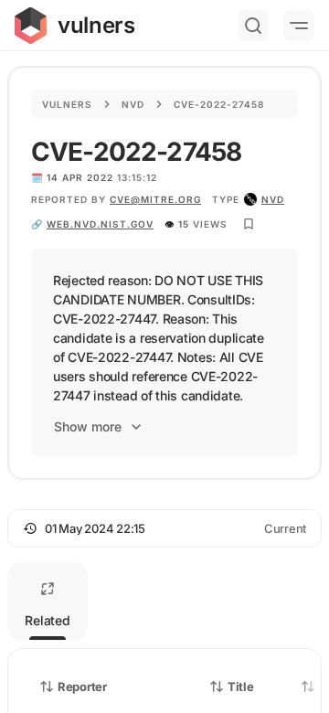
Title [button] (241, 686)
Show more (88, 426)
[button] (164, 528)
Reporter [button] (82, 686)
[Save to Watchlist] (249, 224)
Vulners (67, 104)
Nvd (133, 104)
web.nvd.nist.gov (100, 223)
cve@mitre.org (155, 199)
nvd (272, 199)
